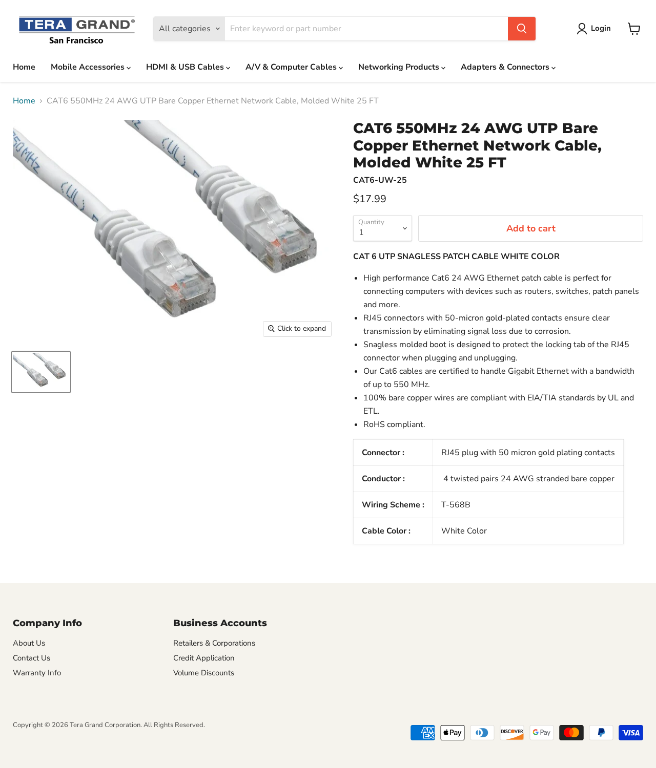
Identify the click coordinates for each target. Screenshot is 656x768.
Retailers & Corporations (214, 643)
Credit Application (204, 658)
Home (24, 67)
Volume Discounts (203, 673)
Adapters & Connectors (506, 67)
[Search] (522, 28)
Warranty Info (37, 673)
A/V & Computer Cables (292, 67)
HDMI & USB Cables (186, 67)
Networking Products (399, 67)
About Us (29, 643)
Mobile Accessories (89, 67)
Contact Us (31, 658)
